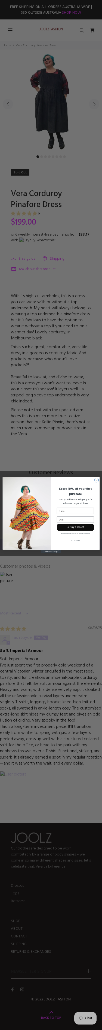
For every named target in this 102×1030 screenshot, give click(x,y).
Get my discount (75, 527)
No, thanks (75, 540)
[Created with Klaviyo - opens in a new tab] (51, 551)
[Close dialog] (96, 480)
